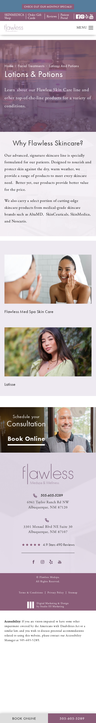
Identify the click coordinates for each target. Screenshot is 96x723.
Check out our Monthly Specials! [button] (48, 6)
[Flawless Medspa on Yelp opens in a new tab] (52, 562)
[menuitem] (35, 562)
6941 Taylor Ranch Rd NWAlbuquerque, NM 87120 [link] (48, 505)
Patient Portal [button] (65, 16)
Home (9, 66)
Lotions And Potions (64, 66)
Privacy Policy (56, 592)
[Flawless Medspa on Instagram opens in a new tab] (43, 562)
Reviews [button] (52, 16)
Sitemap (72, 592)
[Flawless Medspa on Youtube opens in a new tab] (61, 562)
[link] (48, 495)
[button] (78, 17)
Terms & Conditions (31, 592)
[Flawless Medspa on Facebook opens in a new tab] (35, 562)
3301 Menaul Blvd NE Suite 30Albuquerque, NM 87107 (47, 529)
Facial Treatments (31, 66)
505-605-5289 (29, 640)
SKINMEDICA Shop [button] (14, 16)
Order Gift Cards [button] (34, 16)
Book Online (26, 439)
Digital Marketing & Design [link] (53, 605)
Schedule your (26, 421)
